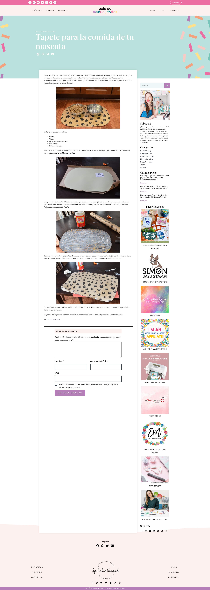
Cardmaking (145, 151)
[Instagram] (34, 2)
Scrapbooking (146, 162)
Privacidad (37, 567)
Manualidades (49, 31)
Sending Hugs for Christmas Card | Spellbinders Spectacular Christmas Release (154, 178)
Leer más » (143, 183)
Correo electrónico (99, 361)
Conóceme (36, 10)
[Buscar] (167, 85)
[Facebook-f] (30, 2)
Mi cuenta (173, 572)
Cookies (37, 572)
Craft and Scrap (147, 156)
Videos (143, 168)
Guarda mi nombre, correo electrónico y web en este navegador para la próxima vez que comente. (88, 385)
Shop (152, 10)
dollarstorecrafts (53, 319)
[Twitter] (42, 2)
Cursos (50, 10)
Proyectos (63, 10)
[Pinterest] (46, 2)
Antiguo (39, 31)
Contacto (174, 10)
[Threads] (54, 2)
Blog (161, 10)
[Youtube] (38, 2)
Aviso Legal (37, 577)
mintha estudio (119, 588)
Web (57, 373)
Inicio (174, 567)
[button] (38, 54)
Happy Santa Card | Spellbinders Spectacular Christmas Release (154, 196)
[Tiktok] (50, 2)
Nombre (59, 361)
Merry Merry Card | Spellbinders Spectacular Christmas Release (154, 187)
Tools (142, 165)
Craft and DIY (146, 154)
